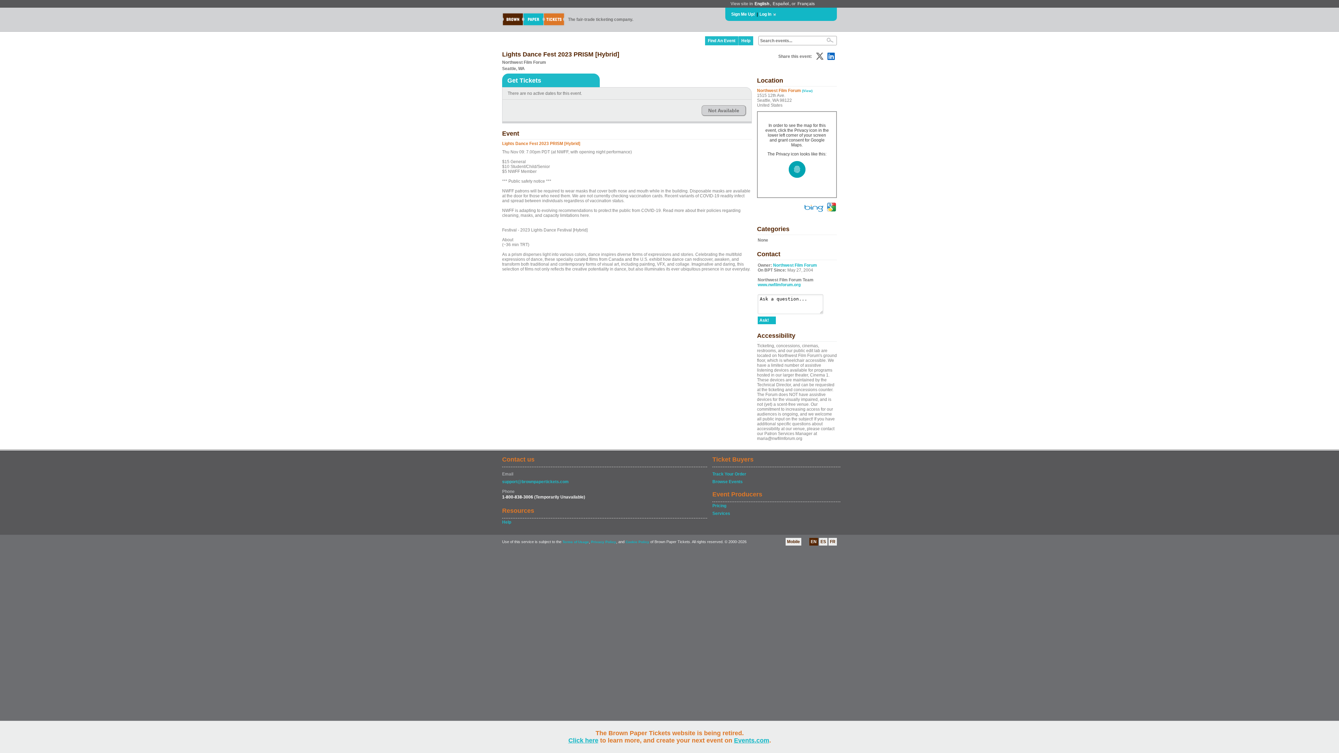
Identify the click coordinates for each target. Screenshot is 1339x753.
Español (781, 3)
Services (721, 513)
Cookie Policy (637, 542)
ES (823, 541)
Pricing (719, 505)
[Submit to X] (820, 56)
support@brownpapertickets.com (535, 481)
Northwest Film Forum (795, 265)
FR (832, 541)
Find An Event (721, 40)
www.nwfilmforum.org (779, 284)
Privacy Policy (603, 542)
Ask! (764, 320)
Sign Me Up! (743, 14)
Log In (765, 14)
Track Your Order (729, 474)
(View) (807, 91)
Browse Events (727, 481)
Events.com (751, 740)
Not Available (723, 110)
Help (745, 40)
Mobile (793, 541)
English (762, 3)
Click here (583, 740)
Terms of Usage (575, 542)
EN (814, 541)
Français (806, 3)
